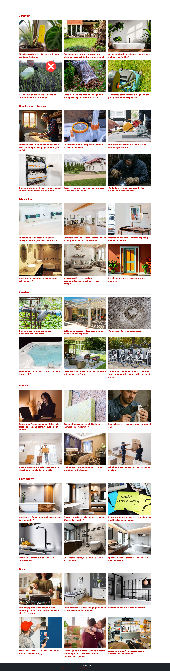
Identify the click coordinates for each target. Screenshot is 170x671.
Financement (140, 3)
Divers (150, 3)
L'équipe (105, 668)
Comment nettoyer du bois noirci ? (124, 331)
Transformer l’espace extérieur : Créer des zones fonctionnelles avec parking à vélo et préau (129, 374)
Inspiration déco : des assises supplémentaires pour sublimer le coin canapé (82, 281)
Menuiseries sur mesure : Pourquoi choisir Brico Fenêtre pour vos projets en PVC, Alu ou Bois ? (39, 147)
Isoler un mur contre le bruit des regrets (127, 607)
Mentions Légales (75, 668)
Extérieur (129, 3)
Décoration (118, 3)
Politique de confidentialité (91, 668)
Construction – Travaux (101, 3)
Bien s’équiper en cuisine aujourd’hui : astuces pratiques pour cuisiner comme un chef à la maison (39, 610)
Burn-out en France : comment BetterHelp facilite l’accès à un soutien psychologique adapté (39, 427)
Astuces (85, 3)
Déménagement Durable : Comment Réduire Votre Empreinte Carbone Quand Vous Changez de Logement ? (85, 654)
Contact (64, 668)
